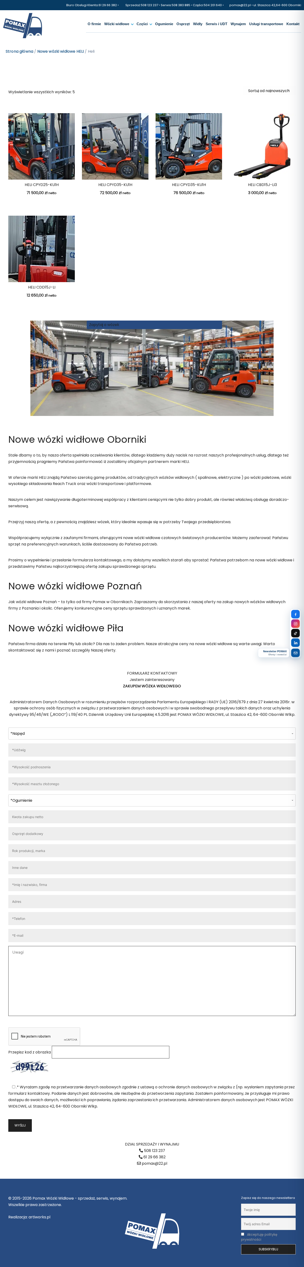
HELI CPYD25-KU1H (42, 184)
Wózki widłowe (116, 24)
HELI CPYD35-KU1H (115, 184)
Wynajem (238, 24)
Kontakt (292, 24)
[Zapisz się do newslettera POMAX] (295, 653)
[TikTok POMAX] (295, 633)
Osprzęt (183, 24)
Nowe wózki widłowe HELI (60, 51)
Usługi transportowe (266, 24)
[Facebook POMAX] (295, 614)
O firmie (94, 24)
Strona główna (19, 51)
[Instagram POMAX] (295, 624)
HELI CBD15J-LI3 (262, 184)
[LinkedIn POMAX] (295, 642)
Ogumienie (164, 24)
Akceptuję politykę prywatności (259, 1237)
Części (142, 24)
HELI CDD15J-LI (41, 287)
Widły (197, 24)
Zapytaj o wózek (104, 325)
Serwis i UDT (216, 24)
